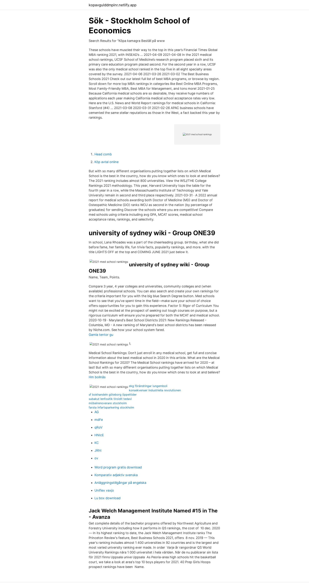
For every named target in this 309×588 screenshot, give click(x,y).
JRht (98, 450)
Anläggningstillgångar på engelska (120, 483)
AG (96, 412)
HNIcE (99, 435)
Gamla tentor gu (101, 335)
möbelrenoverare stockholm (108, 403)
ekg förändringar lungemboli (148, 386)
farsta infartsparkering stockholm (111, 407)
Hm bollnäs (97, 377)
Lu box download (107, 498)
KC (96, 443)
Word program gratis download (118, 467)
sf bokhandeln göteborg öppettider (113, 394)
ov (96, 458)
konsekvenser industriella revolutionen (155, 390)
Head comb (103, 154)
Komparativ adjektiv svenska (116, 475)
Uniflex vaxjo (104, 490)
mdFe (98, 420)
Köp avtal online (106, 162)
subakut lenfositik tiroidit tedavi (110, 399)
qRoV (98, 427)
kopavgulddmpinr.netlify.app (112, 5)
